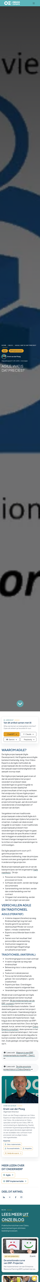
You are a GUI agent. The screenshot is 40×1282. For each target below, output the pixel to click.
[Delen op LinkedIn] (4, 1197)
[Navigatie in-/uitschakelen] (34, 3)
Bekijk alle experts (13, 1153)
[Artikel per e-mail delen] (21, 1197)
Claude (29, 734)
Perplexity (29, 739)
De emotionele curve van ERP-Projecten (14, 1261)
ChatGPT (12, 734)
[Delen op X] (9, 1197)
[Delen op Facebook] (15, 1197)
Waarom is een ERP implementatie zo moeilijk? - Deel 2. (19, 1054)
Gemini (13, 739)
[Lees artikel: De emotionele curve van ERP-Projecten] (20, 1246)
